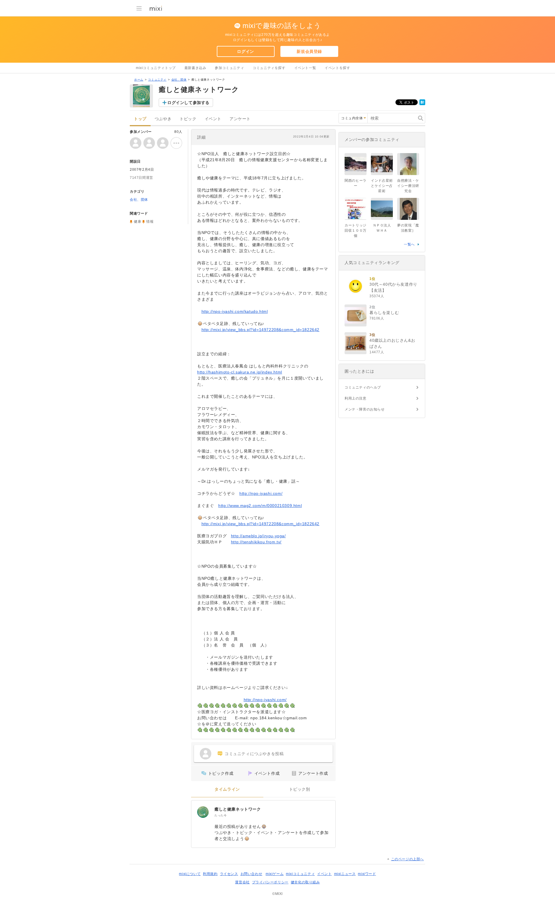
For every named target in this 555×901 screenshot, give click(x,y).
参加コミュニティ (229, 68)
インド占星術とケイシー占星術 (382, 186)
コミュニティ (157, 79)
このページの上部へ (407, 859)
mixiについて (190, 874)
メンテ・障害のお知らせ (365, 409)
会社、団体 (179, 79)
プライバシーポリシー (270, 882)
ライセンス (229, 874)
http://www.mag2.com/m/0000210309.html (260, 505)
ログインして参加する (188, 102)
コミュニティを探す (269, 68)
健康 (137, 222)
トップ (140, 119)
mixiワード (367, 874)
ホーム (138, 79)
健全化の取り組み (305, 882)
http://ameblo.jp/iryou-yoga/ (258, 536)
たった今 (220, 815)
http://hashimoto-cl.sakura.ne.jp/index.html (239, 372)
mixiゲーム (275, 874)
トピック (188, 119)
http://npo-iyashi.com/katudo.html (234, 311)
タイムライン (227, 789)
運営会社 (242, 882)
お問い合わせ (251, 874)
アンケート (240, 119)
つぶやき (163, 119)
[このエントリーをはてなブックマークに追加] (422, 104)
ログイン (245, 51)
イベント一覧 (305, 68)
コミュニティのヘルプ (363, 387)
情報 (149, 222)
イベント (213, 119)
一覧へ (409, 244)
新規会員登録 (309, 51)
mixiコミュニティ (300, 874)
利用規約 (210, 874)
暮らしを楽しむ (384, 312)
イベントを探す (337, 68)
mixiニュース (345, 874)
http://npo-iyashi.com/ (260, 493)
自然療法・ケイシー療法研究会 (408, 186)
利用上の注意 (356, 398)
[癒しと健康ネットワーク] (203, 812)
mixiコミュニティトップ (156, 68)
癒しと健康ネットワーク (237, 809)
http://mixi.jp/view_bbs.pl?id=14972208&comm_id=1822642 (260, 329)
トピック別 (299, 789)
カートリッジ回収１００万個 (356, 230)
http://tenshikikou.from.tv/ (256, 542)
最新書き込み (195, 68)
